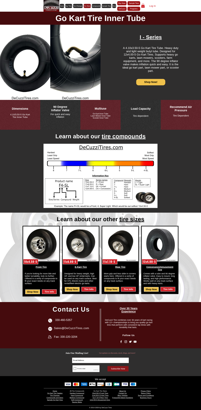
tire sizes (131, 219)
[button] (143, 5)
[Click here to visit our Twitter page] (130, 341)
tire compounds (124, 136)
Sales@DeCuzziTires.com (71, 328)
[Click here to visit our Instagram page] (125, 341)
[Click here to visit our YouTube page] (135, 341)
